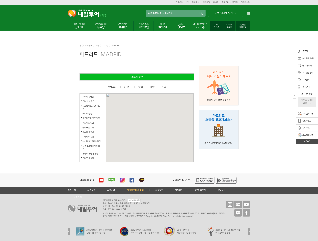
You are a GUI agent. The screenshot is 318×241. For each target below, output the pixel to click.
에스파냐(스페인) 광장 (91, 141)
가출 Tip (225, 2)
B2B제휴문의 (200, 190)
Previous (69, 231)
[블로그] (238, 204)
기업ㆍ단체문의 (192, 2)
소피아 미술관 (88, 132)
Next (249, 231)
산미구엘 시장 (88, 127)
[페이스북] (246, 213)
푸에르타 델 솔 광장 (90, 153)
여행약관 (179, 190)
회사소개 (72, 190)
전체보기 (112, 86)
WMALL (221, 190)
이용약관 (159, 190)
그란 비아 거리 (88, 101)
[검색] (201, 13)
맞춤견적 (179, 2)
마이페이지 (245, 2)
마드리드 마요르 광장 (91, 118)
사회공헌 (91, 190)
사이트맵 (78, 197)
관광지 (127, 86)
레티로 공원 (87, 113)
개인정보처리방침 (135, 190)
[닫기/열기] (294, 96)
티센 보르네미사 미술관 (91, 147)
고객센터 (206, 2)
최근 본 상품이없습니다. (307, 101)
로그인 (235, 2)
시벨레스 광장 (88, 137)
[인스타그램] (230, 204)
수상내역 (111, 190)
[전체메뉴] (248, 13)
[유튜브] (246, 204)
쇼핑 (163, 86)
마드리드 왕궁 (88, 123)
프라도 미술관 (88, 158)
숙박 (152, 86)
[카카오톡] (238, 213)
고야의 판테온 (88, 97)
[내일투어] (83, 13)
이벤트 (216, 2)
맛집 (140, 86)
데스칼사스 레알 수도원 (91, 107)
